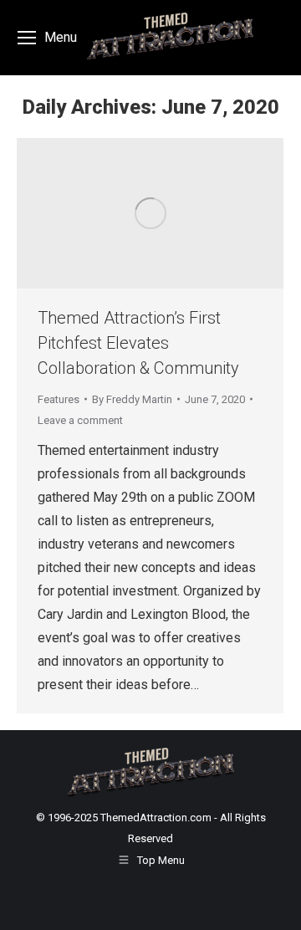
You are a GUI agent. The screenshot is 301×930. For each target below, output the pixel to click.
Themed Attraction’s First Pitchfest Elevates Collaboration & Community (138, 343)
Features (58, 399)
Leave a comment (80, 420)
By (132, 399)
